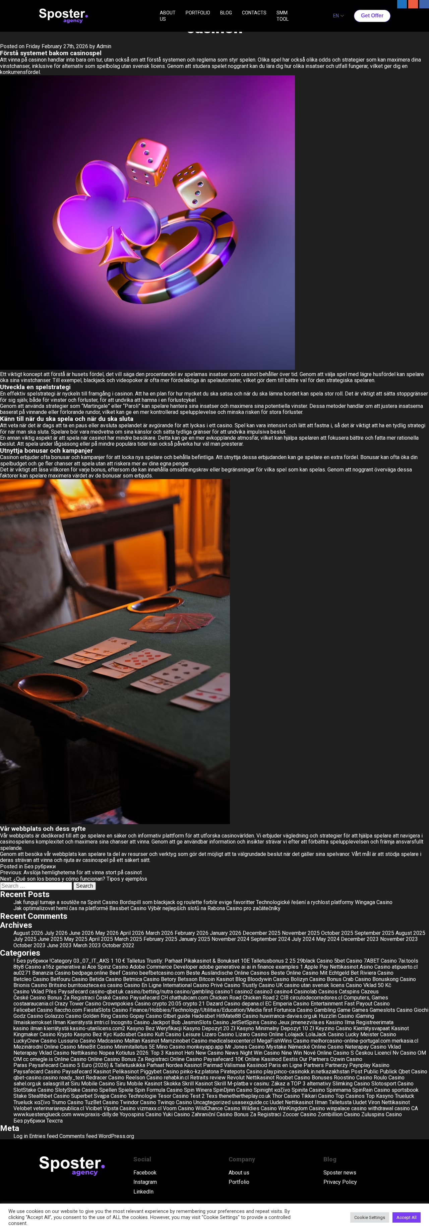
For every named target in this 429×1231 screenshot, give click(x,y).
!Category (60, 961)
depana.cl (253, 1003)
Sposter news (339, 1173)
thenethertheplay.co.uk (245, 1096)
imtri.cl (101, 1022)
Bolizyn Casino (308, 979)
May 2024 (328, 939)
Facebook (145, 1173)
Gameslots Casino (391, 1010)
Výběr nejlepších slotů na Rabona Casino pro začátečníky (214, 908)
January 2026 (225, 933)
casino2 (244, 991)
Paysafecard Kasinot (86, 1071)
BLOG (226, 12)
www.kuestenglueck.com (42, 1114)
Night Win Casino (260, 1053)
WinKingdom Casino (301, 1108)
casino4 (283, 991)
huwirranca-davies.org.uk (288, 1016)
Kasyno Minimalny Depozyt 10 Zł (275, 1028)
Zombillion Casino (339, 1114)
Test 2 (197, 1096)
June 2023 (59, 945)
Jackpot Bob (166, 1022)
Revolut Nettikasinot (250, 1077)
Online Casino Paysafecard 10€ (207, 1059)
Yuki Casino (176, 1114)
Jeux (284, 1022)
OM (422, 1053)
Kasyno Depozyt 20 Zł (209, 1028)
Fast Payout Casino (367, 1003)
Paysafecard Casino (37, 1071)
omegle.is (41, 1059)
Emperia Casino (291, 1003)
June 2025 (50, 939)
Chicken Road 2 (261, 997)
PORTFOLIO (198, 12)
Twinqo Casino (175, 1102)
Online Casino (70, 1059)
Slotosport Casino (392, 1083)
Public (371, 1071)
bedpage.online (90, 973)
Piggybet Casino (159, 1071)
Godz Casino (28, 1016)
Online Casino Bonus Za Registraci (128, 1059)
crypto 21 (194, 1003)
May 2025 (75, 939)
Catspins (349, 991)
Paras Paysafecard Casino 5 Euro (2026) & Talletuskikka (79, 1065)
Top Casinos (350, 1096)
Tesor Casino (173, 1096)
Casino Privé (208, 985)
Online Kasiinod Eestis (271, 1059)
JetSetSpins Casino (253, 1022)
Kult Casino (168, 1034)
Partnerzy (336, 1065)
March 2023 (87, 945)
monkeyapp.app (205, 1047)
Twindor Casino (138, 1102)
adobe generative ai (222, 967)
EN (336, 15)
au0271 (22, 973)
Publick (388, 1071)
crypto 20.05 (166, 1003)
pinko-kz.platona (199, 1071)
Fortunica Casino (293, 1010)
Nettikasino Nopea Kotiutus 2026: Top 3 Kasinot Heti (132, 1053)
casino (115, 985)
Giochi (421, 1010)
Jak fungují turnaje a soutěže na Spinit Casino (65, 902)
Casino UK (271, 985)
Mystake (276, 1047)
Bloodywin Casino (268, 979)
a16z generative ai (64, 967)
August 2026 (28, 933)
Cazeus (370, 991)
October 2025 (337, 933)
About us (239, 1173)
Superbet (82, 1096)
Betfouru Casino (69, 979)
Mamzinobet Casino (184, 1041)
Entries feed (43, 1136)
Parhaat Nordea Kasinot (174, 1065)
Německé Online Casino (316, 1047)
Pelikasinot (125, 1071)
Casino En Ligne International (158, 985)
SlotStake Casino (33, 1090)
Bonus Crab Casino (349, 979)
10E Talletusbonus (262, 961)
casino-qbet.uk (106, 991)
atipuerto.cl (405, 967)
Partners (314, 1065)
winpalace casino (346, 1108)
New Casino (209, 1053)
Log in (20, 1136)
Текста (54, 1121)
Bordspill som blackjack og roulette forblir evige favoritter (187, 902)
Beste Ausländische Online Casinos (227, 973)
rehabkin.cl (176, 1077)
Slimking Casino (351, 1083)
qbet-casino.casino (35, 1077)
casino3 (263, 991)
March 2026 (159, 933)
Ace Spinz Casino (107, 967)
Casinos (328, 991)
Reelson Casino (144, 1077)
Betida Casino (105, 979)
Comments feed (78, 1136)
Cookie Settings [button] (369, 1217)
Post (356, 1071)
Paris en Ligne (285, 1065)
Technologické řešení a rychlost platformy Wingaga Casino (324, 902)
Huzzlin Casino (336, 1016)
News (232, 1053)
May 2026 (107, 933)
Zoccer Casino (299, 1114)
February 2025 (160, 939)
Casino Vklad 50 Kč (368, 985)
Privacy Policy (340, 1182)
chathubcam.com (188, 997)
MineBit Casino (95, 1047)
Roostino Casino (353, 1077)
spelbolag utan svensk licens (131, 66)
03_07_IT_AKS (91, 961)
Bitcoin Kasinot (216, 979)
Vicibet (93, 1108)
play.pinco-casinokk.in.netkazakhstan (307, 1071)
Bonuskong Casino (394, 979)
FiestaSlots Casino (105, 1010)
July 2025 (25, 939)
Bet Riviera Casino (372, 973)
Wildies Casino (259, 1108)
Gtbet (169, 1016)
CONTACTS (254, 12)
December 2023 (360, 939)
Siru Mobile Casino (93, 1083)
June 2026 (81, 933)
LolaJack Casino (324, 1034)
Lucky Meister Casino (370, 1034)
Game (344, 1010)
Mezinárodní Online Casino (44, 1047)
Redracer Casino (105, 1077)
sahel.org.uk (27, 1083)
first (267, 1010)
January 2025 (194, 939)
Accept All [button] (406, 1217)
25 (293, 961)
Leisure (191, 1034)
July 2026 (56, 933)
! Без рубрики (30, 961)
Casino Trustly (240, 985)
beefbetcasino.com (162, 973)
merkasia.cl (405, 1041)
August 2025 (410, 933)
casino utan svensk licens (314, 985)
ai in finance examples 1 (275, 967)
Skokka (172, 1083)
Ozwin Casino (346, 1059)
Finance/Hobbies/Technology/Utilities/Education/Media (195, 1010)
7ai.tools (408, 961)
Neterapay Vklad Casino (41, 1053)
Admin (104, 46)
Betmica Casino (141, 979)
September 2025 (374, 933)
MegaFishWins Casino (283, 1041)
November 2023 (399, 939)
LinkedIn (143, 1192)
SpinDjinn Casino (232, 1090)
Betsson (187, 979)
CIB (284, 997)
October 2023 (29, 945)
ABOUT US (168, 15)
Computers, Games (366, 997)
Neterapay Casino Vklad (373, 1047)
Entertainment (327, 1003)
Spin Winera (198, 1090)
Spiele (125, 1090)
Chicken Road (225, 997)
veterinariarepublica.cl (58, 1108)
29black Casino (315, 961)
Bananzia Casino (51, 973)
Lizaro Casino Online (259, 1034)
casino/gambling (193, 991)
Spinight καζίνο (272, 1090)
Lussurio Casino (77, 1041)
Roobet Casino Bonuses (304, 1077)
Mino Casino (170, 1047)
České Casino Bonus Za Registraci (54, 997)
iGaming (364, 1016)
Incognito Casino (130, 1022)
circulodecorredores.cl (316, 997)
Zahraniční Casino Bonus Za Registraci (236, 1114)
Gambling (325, 1010)
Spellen (108, 1090)
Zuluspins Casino (381, 1114)
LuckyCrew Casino (35, 1041)
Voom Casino (178, 1108)
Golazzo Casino (63, 1016)
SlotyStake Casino (76, 1090)
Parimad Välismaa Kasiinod (235, 1065)
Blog (240, 979)
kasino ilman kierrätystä (41, 1028)
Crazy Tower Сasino (78, 1003)
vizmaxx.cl (149, 1108)
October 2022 (118, 945)
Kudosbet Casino (133, 1034)
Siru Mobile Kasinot (139, 1083)
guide (183, 1016)
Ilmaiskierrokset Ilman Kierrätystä (53, 1022)
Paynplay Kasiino (369, 1065)
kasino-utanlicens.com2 (97, 1028)
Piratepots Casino (241, 1071)
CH (164, 997)
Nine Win (291, 1053)
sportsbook (405, 1090)
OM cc (20, 1059)
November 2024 (230, 939)
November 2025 (301, 933)
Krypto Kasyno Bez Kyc (84, 1034)
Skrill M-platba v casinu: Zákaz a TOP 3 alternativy (272, 1083)
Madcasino (110, 1041)
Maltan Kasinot (141, 1041)
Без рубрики (40, 866)
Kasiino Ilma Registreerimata (359, 1022)
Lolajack (294, 1034)
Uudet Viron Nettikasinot (381, 1102)
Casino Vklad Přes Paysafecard (50, 991)
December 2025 (262, 933)
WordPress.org (116, 1136)
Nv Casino (404, 1053)
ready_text (71, 1077)
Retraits (199, 1077)
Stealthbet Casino (49, 1096)
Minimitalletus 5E (134, 1047)
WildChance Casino (217, 1108)
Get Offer (372, 15)
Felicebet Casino (33, 1010)
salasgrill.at (56, 1083)
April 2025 (101, 939)
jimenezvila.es (307, 1022)
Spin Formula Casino (159, 1090)
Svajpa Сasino (110, 1096)
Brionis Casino (30, 985)
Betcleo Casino (31, 979)
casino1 (224, 991)
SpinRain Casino (371, 1090)
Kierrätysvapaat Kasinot (381, 1028)
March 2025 (128, 939)
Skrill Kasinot (197, 1083)
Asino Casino (375, 967)
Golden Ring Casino (105, 1016)
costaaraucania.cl (33, 1003)
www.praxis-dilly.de (95, 1114)
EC (268, 1003)
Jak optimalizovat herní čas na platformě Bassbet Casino (79, 908)
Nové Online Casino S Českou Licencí (347, 1053)
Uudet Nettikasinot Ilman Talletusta (311, 1102)
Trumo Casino (67, 1102)
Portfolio (239, 1182)
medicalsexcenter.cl (232, 1041)
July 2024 (303, 939)
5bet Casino (348, 961)
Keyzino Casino (333, 1028)
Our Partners (314, 1059)
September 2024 (270, 939)
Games (360, 1010)
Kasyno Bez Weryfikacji (154, 1028)
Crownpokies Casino (127, 1003)
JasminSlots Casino (205, 1022)
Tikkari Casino (317, 1096)
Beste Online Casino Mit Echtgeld (310, 973)
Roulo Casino (389, 1077)
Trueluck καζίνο (31, 1102)
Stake (20, 1096)
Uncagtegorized (212, 1102)
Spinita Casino (308, 1090)
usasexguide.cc (250, 1102)
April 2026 (132, 933)
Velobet (22, 1108)
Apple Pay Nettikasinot (331, 967)
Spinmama (338, 1090)
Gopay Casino (146, 1016)
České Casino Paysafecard (128, 997)
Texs (212, 1096)
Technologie (142, 1096)
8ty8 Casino (27, 967)
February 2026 (191, 933)
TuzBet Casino (102, 1102)
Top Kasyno (379, 1096)
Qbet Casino (413, 1071)
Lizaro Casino (218, 1034)
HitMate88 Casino (237, 1016)
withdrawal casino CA (393, 1108)
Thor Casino (286, 1096)
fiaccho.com (68, 1010)
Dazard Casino (223, 1003)
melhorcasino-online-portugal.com (350, 1041)
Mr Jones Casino (245, 1047)
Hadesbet (203, 1016)
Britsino (58, 985)
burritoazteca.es (87, 985)
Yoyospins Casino (141, 1114)
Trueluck (404, 1096)
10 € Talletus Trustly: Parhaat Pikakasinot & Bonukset (177, 961)
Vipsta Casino (119, 1108)
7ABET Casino (380, 961)
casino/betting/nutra (149, 991)
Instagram (145, 1182)
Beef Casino (123, 973)
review (218, 1077)
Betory (168, 979)
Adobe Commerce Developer (164, 967)
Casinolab (305, 991)
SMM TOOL (283, 15)
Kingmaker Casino (34, 1034)
